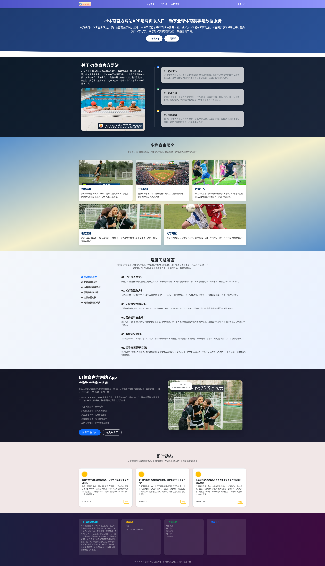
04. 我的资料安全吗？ (90, 292)
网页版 (173, 38)
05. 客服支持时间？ (89, 297)
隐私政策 (169, 531)
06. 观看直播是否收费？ (91, 302)
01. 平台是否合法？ (89, 277)
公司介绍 (163, 4)
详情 (126, 501)
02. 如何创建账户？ (89, 282)
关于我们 (169, 528)
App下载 (151, 4)
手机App (155, 38)
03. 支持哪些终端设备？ (91, 287)
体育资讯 (175, 4)
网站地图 (169, 536)
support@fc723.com (134, 529)
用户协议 (169, 533)
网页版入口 (112, 432)
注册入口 (241, 4)
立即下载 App (89, 432)
